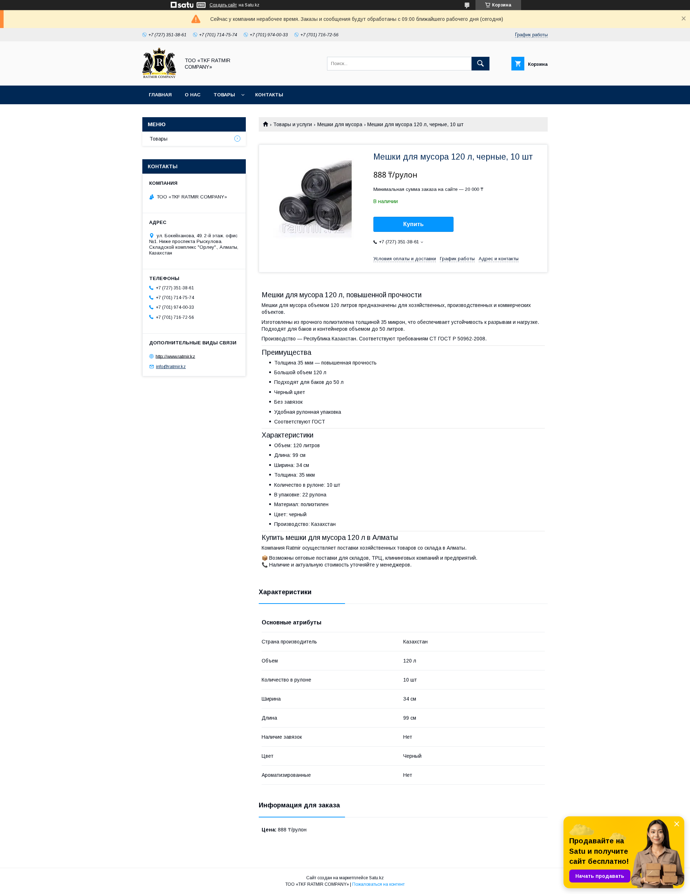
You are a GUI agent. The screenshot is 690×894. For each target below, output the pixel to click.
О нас (193, 94)
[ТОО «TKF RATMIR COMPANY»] (159, 76)
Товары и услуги (292, 124)
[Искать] (480, 63)
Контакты (269, 94)
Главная (160, 94)
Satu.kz (376, 877)
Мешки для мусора (339, 124)
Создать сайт (223, 5)
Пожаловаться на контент (378, 884)
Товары (224, 94)
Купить (413, 224)
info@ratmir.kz (171, 366)
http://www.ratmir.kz (175, 356)
